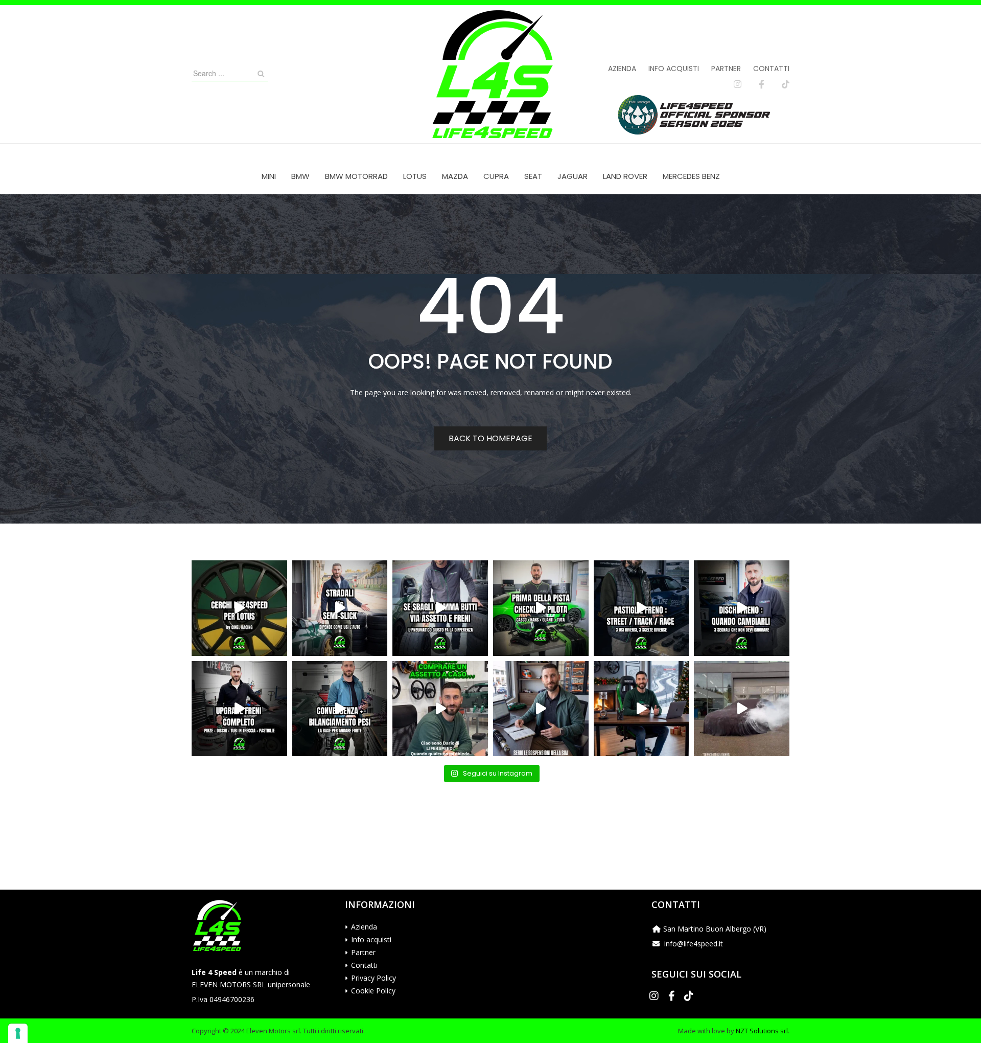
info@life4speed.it (693, 943)
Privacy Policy (373, 978)
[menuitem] (269, 176)
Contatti (771, 68)
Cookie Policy (373, 990)
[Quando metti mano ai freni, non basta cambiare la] (239, 709)
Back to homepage (490, 438)
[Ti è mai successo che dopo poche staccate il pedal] (741, 608)
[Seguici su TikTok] (785, 84)
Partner (726, 68)
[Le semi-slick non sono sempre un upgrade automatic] (340, 608)
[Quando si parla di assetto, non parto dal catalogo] (440, 709)
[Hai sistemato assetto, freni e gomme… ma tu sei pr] (541, 608)
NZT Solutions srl (762, 1030)
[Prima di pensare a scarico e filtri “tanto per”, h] (541, 709)
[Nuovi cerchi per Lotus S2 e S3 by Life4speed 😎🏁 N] (239, 608)
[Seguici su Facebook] (761, 84)
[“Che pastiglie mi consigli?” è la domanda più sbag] (641, 608)
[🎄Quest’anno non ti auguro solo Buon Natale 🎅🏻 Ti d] (641, 709)
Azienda (622, 68)
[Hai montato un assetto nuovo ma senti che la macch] (340, 709)
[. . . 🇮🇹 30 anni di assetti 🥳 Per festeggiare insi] (741, 709)
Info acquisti (673, 68)
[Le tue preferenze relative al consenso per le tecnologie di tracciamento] (18, 1033)
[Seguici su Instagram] (737, 84)
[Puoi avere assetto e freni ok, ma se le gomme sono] (440, 608)
